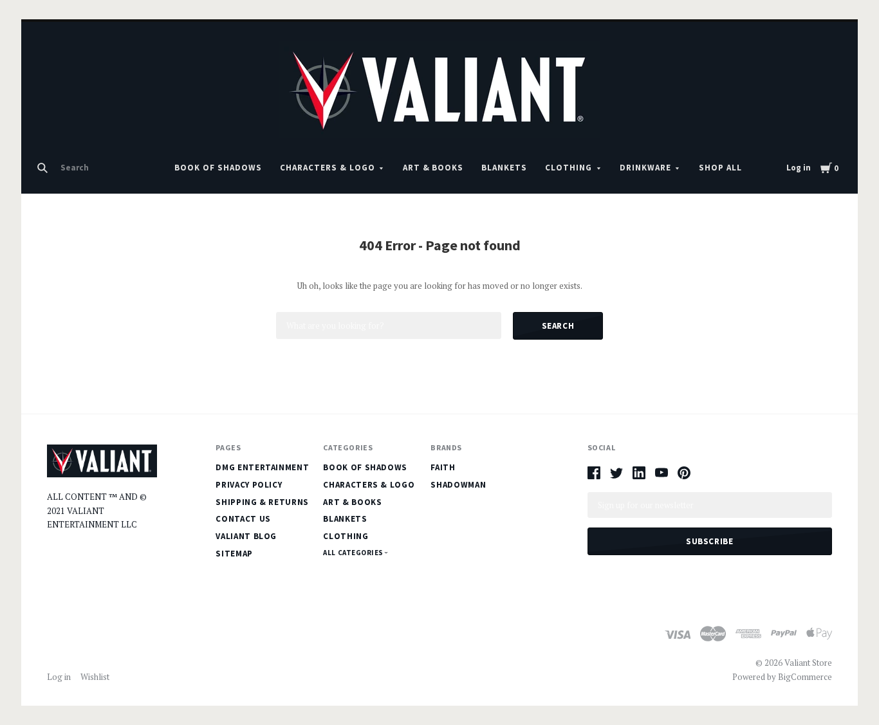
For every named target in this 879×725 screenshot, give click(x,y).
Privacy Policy (249, 484)
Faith (442, 467)
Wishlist (94, 677)
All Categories (354, 552)
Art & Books (433, 167)
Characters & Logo (327, 167)
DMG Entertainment (262, 467)
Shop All (720, 167)
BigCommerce (805, 677)
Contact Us (243, 518)
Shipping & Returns (262, 502)
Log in (798, 167)
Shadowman (458, 484)
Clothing (568, 167)
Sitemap (234, 553)
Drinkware (645, 167)
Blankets (504, 167)
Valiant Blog (246, 536)
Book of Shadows (218, 167)
